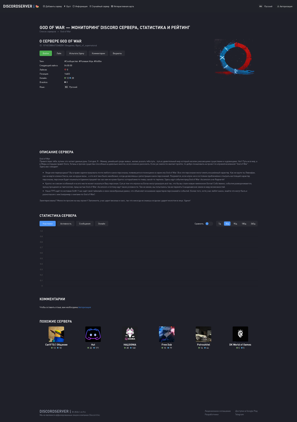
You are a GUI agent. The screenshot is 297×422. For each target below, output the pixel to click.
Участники (48, 223)
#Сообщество (71, 61)
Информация (81, 6)
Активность (65, 223)
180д (244, 223)
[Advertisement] (149, 120)
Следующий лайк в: (49, 65)
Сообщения (84, 223)
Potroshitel (203, 344)
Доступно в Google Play (246, 411)
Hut (93, 344)
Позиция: (44, 73)
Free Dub (167, 344)
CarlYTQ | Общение (56, 344)
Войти (46, 53)
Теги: (42, 61)
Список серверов (48, 31)
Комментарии (98, 53)
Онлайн (101, 223)
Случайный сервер (100, 6)
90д (235, 223)
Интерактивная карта (124, 6)
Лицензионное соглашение (218, 411)
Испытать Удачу (76, 53)
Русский (73, 87)
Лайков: (43, 69)
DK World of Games (240, 344)
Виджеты (117, 53)
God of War (65, 31)
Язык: (42, 87)
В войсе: (44, 82)
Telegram (239, 414)
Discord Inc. (94, 415)
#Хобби (98, 61)
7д (220, 223)
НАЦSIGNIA (130, 344)
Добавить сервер (54, 6)
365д (253, 223)
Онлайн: (43, 78)
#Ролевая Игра (86, 61)
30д (227, 223)
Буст (68, 6)
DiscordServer (21, 6)
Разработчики (212, 414)
